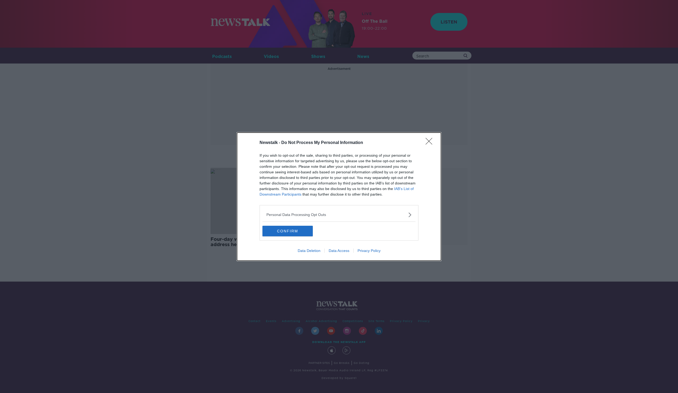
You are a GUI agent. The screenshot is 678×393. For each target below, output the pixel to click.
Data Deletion (309, 251)
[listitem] (339, 215)
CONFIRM (287, 231)
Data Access (339, 251)
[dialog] (339, 197)
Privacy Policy (369, 251)
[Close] (431, 143)
